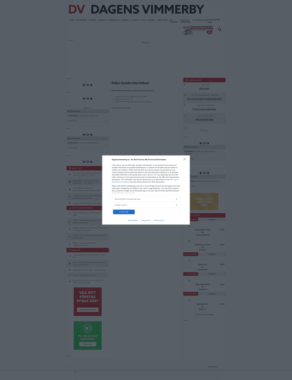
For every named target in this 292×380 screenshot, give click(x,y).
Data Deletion (133, 220)
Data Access (146, 220)
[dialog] (146, 190)
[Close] (185, 160)
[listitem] (146, 199)
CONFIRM (123, 212)
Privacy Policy (159, 220)
